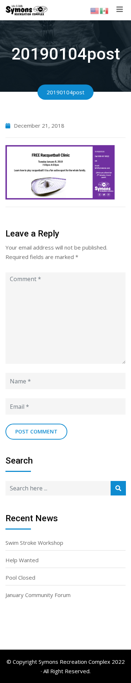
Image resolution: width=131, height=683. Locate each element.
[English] (95, 10)
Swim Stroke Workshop (34, 542)
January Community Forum (38, 594)
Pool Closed (20, 577)
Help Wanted (22, 560)
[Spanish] (104, 10)
